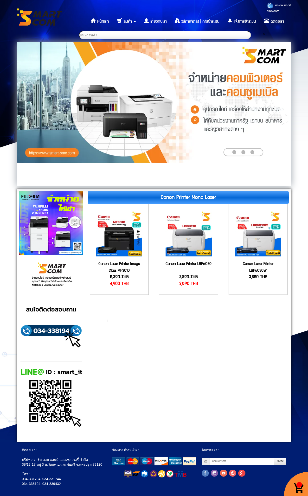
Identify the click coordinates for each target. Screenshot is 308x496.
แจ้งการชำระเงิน (244, 22)
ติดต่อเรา (276, 22)
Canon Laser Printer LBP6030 (189, 264)
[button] (37, 114)
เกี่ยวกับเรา (158, 22)
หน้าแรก (102, 22)
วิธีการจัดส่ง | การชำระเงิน (199, 22)
